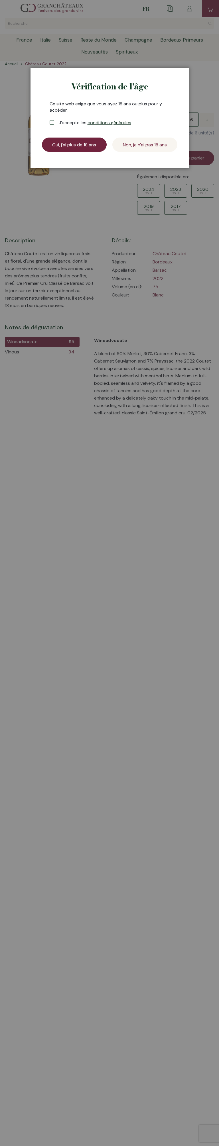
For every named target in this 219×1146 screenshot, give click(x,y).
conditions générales (109, 123)
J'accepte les (95, 123)
